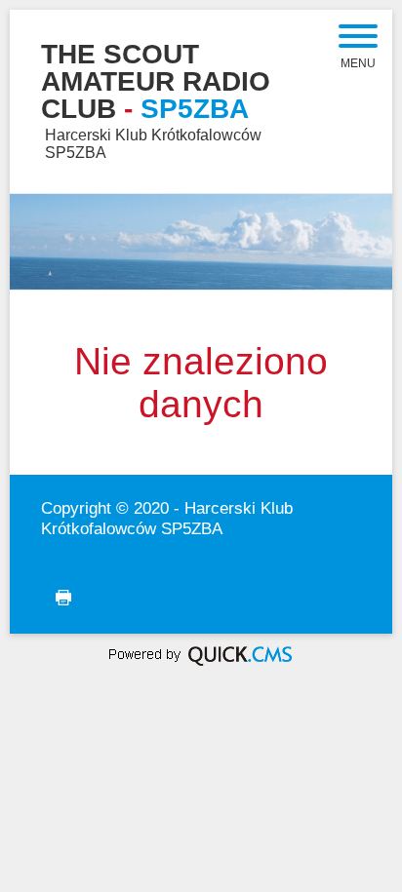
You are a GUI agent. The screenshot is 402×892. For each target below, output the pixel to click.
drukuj (48, 607)
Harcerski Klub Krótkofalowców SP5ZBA (167, 518)
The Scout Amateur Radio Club (155, 81)
